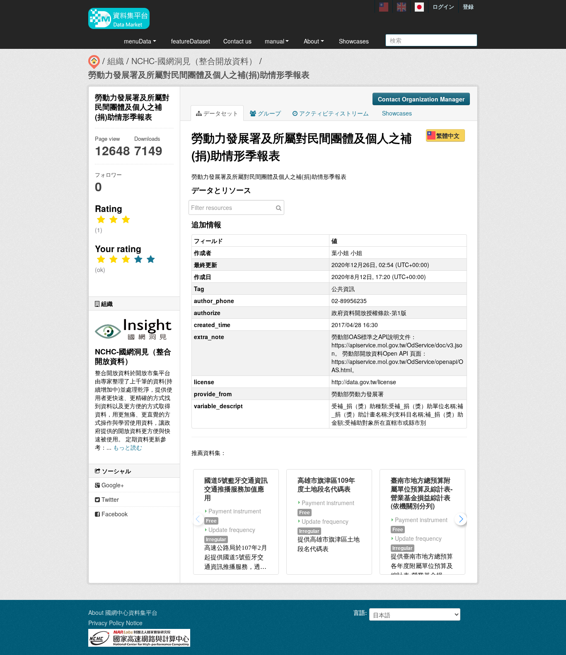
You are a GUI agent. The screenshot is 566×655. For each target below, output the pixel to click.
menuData (137, 41)
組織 (115, 61)
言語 (359, 612)
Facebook (114, 514)
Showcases (354, 41)
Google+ (112, 485)
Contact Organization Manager (421, 99)
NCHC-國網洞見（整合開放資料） (194, 61)
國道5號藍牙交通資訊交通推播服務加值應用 (236, 488)
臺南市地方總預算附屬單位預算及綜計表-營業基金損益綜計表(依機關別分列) (421, 493)
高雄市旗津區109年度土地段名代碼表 (326, 484)
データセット (220, 113)
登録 (468, 6)
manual (274, 41)
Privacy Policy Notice (115, 623)
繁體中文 (448, 135)
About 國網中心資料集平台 (122, 612)
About (311, 41)
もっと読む (127, 447)
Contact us (237, 41)
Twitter (109, 499)
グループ (268, 113)
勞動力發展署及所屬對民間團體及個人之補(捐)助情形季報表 (199, 74)
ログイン (443, 6)
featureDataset (190, 41)
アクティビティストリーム (333, 113)
